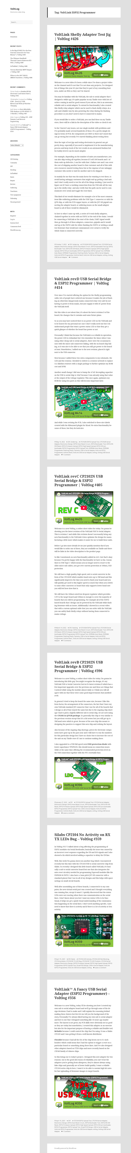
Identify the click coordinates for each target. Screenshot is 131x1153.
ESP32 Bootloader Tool (98, 444)
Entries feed (14, 223)
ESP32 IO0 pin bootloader (68, 251)
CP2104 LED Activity (84, 959)
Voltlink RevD (78, 255)
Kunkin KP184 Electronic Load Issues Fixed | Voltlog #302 (20, 93)
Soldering (13, 188)
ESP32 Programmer (84, 251)
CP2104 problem (60, 961)
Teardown (13, 191)
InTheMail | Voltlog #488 (18, 66)
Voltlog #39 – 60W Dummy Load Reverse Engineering (21, 119)
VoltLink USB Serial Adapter (93, 255)
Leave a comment (68, 813)
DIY (11, 166)
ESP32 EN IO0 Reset (72, 249)
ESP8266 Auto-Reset (95, 448)
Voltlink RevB (67, 811)
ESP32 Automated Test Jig (99, 247)
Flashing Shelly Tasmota (86, 253)
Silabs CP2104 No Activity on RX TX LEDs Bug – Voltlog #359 (82, 836)
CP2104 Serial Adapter (101, 802)
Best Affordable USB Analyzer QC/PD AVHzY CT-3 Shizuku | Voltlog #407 (21, 111)
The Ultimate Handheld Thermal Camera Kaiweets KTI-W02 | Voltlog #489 (21, 60)
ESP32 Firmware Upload (88, 249)
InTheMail (13, 173)
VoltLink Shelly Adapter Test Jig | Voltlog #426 (82, 36)
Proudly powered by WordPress (65, 1148)
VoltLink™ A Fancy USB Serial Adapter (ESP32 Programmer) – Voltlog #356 (82, 993)
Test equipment (15, 195)
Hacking (13, 170)
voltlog (105, 255)
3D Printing (14, 159)
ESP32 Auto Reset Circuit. (81, 247)
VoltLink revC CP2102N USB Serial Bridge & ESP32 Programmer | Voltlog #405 (78, 480)
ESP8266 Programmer (70, 253)
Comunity (13, 163)
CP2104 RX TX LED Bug (73, 961)
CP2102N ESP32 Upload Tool (91, 244)
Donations (13, 37)
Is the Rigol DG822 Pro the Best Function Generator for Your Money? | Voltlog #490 (20, 53)
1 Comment (74, 257)
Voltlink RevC (67, 638)
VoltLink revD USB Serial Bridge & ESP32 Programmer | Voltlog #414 (82, 283)
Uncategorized (15, 202)
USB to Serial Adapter (102, 253)
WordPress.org (15, 230)
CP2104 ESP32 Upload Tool (84, 802)
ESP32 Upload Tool (97, 251)
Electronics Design (66, 247)
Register (13, 216)
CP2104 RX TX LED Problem (91, 961)
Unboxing (13, 198)
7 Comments (67, 641)
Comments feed (15, 226)
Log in (12, 219)
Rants (12, 177)
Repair (12, 181)
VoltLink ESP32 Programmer (63, 255)
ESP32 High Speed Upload (87, 446)
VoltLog (14, 8)
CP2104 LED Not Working (100, 959)
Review (12, 184)
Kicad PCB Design (82, 965)
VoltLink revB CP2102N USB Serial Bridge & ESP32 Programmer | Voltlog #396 (78, 666)
